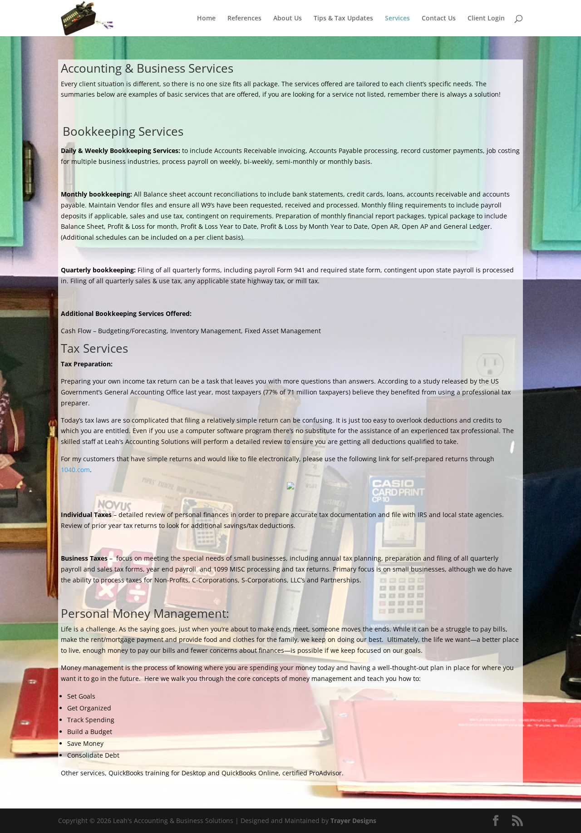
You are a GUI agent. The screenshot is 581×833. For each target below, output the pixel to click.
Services (397, 18)
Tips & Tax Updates (343, 18)
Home (206, 18)
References (244, 18)
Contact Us (439, 18)
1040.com (75, 469)
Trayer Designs (353, 820)
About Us (287, 18)
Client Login (486, 18)
